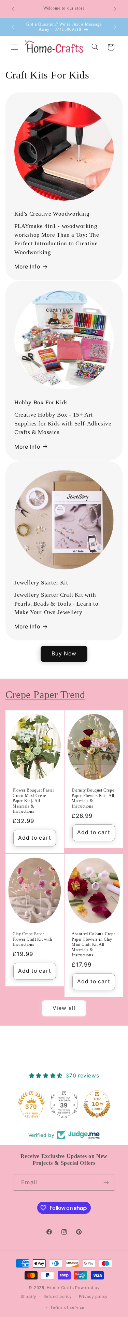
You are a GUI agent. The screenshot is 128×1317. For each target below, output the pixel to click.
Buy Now (64, 653)
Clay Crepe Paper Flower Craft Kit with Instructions (32, 939)
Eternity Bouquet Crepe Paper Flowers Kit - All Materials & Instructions (93, 798)
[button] (14, 47)
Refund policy (57, 1296)
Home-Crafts (60, 1287)
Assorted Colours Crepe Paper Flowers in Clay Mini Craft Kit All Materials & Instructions (93, 944)
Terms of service (67, 1307)
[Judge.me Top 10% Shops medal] (97, 1104)
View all (64, 1008)
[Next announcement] (115, 8)
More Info (27, 266)
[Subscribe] (106, 1182)
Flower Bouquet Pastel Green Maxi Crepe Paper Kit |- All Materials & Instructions (33, 801)
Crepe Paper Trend (45, 694)
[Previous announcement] (12, 8)
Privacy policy (93, 1296)
